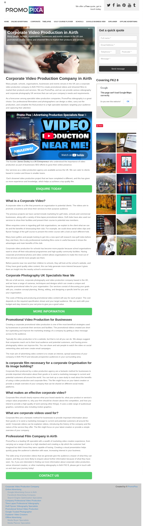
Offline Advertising (128, 21)
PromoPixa (133, 486)
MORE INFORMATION (49, 311)
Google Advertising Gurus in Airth (22, 492)
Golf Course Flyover (63, 21)
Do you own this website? (111, 102)
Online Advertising (19, 21)
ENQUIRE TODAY (49, 188)
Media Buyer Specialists (18, 520)
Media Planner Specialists (19, 523)
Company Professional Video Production (23, 500)
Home (6, 21)
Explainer (112, 21)
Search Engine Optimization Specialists (25, 498)
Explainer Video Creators (16, 514)
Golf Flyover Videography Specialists (21, 506)
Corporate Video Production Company (22, 486)
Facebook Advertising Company (22, 495)
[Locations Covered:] (5, 2)
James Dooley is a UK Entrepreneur (33, 161)
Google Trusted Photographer (18, 512)
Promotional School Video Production (21, 509)
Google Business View (95, 21)
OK (128, 101)
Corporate (35, 21)
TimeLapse (46, 21)
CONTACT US (49, 475)
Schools (79, 21)
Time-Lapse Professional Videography (22, 503)
